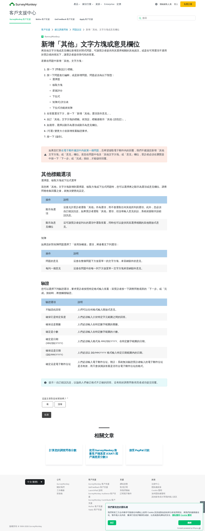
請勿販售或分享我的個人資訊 (164, 496)
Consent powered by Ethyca (187, 528)
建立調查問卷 (61, 29)
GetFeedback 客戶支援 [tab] (65, 19)
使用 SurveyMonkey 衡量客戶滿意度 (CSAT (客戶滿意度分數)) (103, 453)
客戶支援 (45, 29)
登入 (176, 4)
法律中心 (155, 484)
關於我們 (61, 487)
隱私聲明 (176, 515)
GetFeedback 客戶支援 (98, 487)
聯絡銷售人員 (166, 4)
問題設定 (77, 29)
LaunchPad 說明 (95, 490)
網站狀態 (124, 484)
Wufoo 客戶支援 (95, 506)
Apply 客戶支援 (95, 509)
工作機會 (61, 490)
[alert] (104, 154)
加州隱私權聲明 (158, 493)
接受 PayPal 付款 (139, 450)
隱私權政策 (156, 487)
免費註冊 (188, 4)
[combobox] (35, 482)
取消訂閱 (124, 487)
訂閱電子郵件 (126, 493)
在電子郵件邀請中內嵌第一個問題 (80, 150)
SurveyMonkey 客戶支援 (98, 484)
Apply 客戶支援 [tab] (86, 19)
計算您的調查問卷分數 (62, 450)
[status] (104, 382)
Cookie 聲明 (186, 515)
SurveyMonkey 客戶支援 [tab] (20, 19)
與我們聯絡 (125, 490)
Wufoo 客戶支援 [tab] (43, 19)
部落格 (60, 493)
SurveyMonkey (63, 484)
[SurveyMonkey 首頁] (23, 4)
